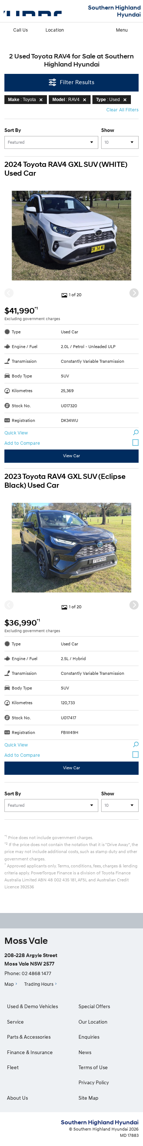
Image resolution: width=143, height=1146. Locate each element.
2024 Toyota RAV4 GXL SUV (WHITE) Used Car (65, 169)
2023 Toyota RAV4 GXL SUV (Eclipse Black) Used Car (64, 481)
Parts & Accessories (29, 1037)
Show (107, 130)
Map (9, 984)
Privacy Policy (93, 1082)
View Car (71, 455)
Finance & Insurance (30, 1052)
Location (54, 30)
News (84, 1052)
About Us (17, 1098)
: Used (108, 99)
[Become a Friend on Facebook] (71, 920)
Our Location (92, 1021)
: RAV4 (66, 99)
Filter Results (77, 82)
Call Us (20, 30)
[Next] (134, 293)
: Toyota (22, 99)
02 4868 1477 (36, 973)
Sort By (12, 130)
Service (15, 1021)
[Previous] (9, 293)
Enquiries (88, 1037)
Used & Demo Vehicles (32, 1006)
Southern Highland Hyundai (114, 11)
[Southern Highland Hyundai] (33, 11)
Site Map (88, 1098)
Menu (122, 30)
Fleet (13, 1067)
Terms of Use (93, 1067)
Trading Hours (39, 984)
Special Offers (94, 1006)
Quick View (16, 433)
